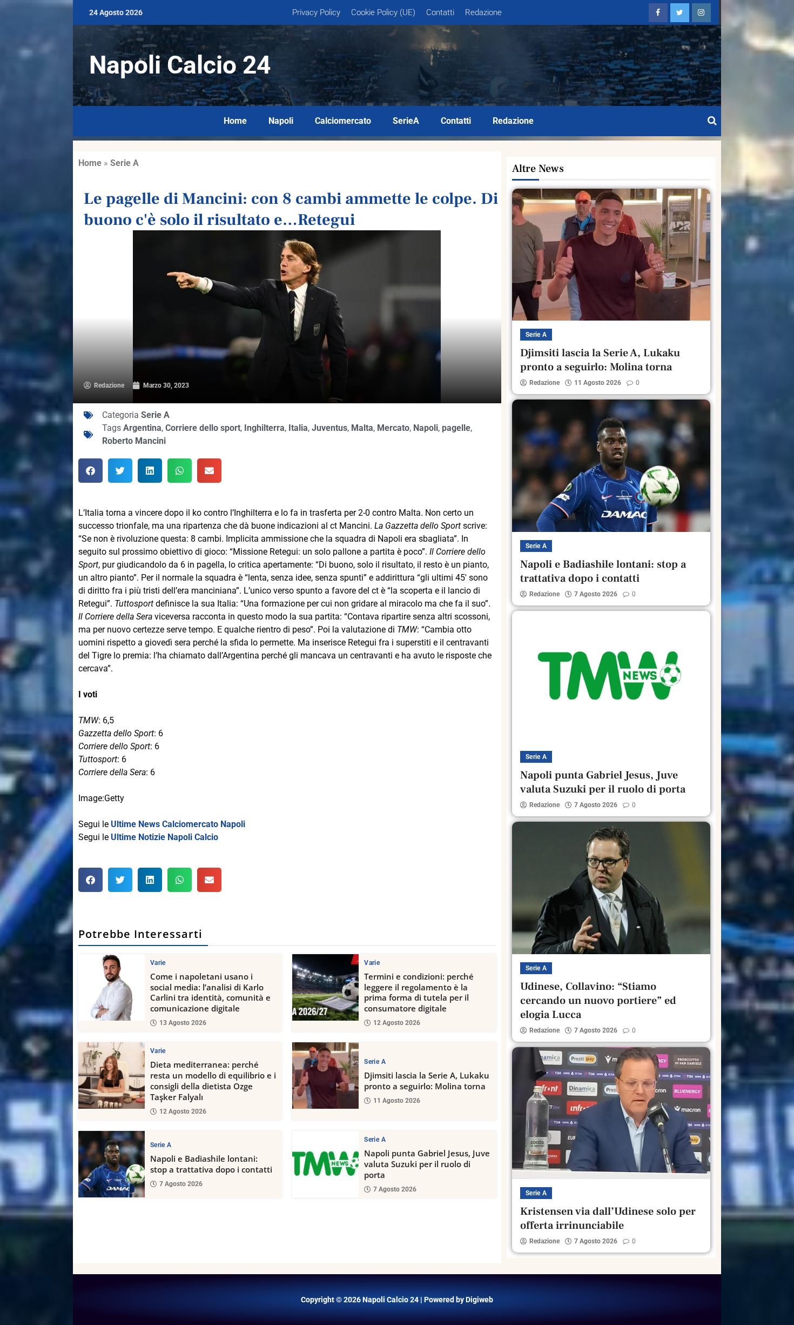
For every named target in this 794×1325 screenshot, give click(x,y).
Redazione (483, 12)
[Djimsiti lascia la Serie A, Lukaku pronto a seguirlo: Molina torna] (325, 1075)
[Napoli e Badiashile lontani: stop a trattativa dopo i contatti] (111, 1164)
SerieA (406, 121)
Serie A (124, 163)
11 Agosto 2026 (396, 1100)
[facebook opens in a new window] (658, 12)
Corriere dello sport (202, 428)
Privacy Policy (316, 12)
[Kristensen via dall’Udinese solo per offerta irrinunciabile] (611, 1113)
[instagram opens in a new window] (701, 12)
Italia (298, 428)
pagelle (456, 428)
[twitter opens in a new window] (679, 12)
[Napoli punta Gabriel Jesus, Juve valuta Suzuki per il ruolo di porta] (325, 1164)
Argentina (142, 428)
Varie (158, 963)
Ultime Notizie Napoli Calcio (164, 837)
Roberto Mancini (134, 441)
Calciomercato (343, 121)
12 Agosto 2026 (396, 1023)
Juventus (329, 428)
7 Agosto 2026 (181, 1184)
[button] (90, 470)
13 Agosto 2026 (182, 1023)
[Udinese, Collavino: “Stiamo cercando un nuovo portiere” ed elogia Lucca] (611, 888)
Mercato (393, 428)
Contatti (440, 12)
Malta (362, 428)
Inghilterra (264, 428)
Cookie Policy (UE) (383, 12)
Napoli (280, 121)
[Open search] (712, 121)
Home (235, 121)
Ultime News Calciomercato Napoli (178, 824)
